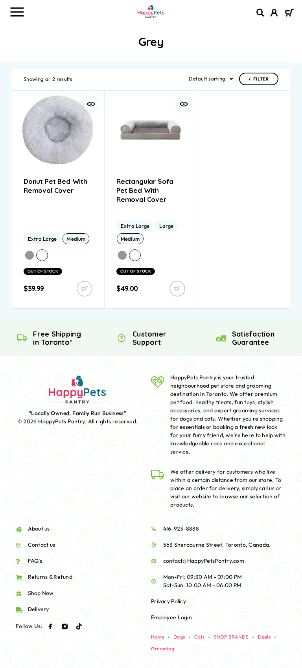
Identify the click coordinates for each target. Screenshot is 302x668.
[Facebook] (50, 626)
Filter (261, 79)
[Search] (260, 13)
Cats (199, 637)
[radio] (42, 238)
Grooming (162, 649)
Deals (264, 637)
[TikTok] (79, 626)
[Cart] (289, 13)
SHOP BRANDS (231, 637)
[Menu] (17, 12)
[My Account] (274, 14)
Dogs (179, 637)
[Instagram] (65, 626)
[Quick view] (90, 104)
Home (157, 637)
